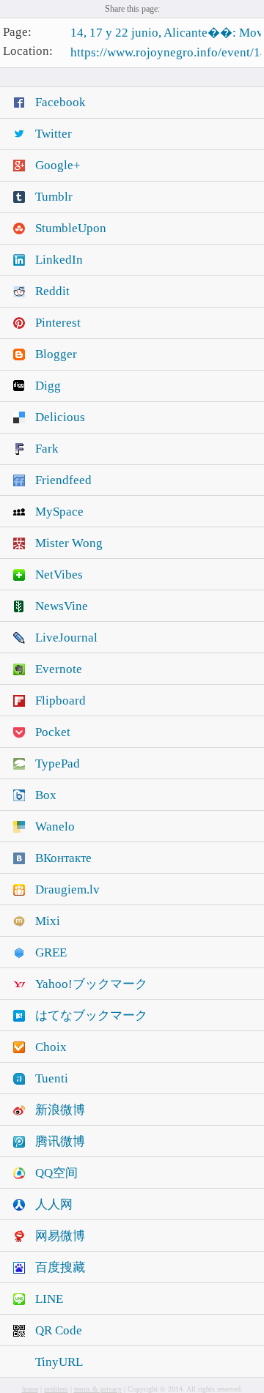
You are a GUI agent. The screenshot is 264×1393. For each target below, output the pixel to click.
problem (56, 1389)
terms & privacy (98, 1389)
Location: (28, 52)
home (30, 1389)
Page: (17, 32)
